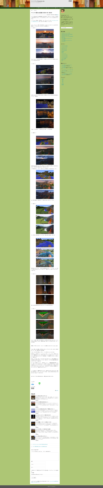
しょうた (64, 70)
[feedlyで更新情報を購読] (69, 1)
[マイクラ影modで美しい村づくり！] (33, 438)
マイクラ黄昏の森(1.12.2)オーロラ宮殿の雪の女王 (40, 446)
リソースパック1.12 (64, 57)
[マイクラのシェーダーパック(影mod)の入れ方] (33, 417)
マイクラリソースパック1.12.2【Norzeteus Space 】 (40, 444)
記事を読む (37, 400)
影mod (57, 14)
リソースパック (64, 53)
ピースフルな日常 (64, 50)
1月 (62, 82)
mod (62, 60)
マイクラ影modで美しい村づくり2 (41, 395)
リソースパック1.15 (64, 45)
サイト (32, 467)
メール (32, 464)
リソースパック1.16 (64, 46)
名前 (32, 461)
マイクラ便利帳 (64, 58)
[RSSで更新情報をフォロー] (71, 1)
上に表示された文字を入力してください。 (37, 474)
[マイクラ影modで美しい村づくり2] (33, 398)
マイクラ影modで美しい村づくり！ (41, 436)
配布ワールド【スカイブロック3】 (67, 71)
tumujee (57, 390)
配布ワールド (63, 59)
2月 (62, 81)
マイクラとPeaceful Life (37, 1)
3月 (62, 80)
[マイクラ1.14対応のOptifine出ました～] (33, 404)
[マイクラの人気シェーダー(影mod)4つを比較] (33, 431)
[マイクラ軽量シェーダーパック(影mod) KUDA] (33, 424)
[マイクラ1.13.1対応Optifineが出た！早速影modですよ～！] (33, 411)
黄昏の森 (63, 51)
